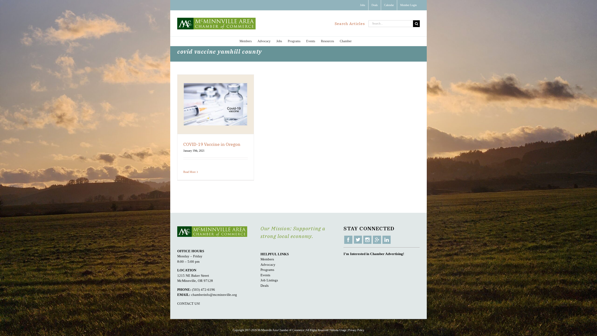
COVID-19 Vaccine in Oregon (211, 144)
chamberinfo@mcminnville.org (214, 295)
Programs (267, 270)
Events (265, 275)
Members (267, 259)
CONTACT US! (188, 303)
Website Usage (338, 330)
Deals (264, 285)
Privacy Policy (356, 330)
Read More (189, 172)
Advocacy (267, 264)
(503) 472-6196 (203, 289)
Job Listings (269, 280)
